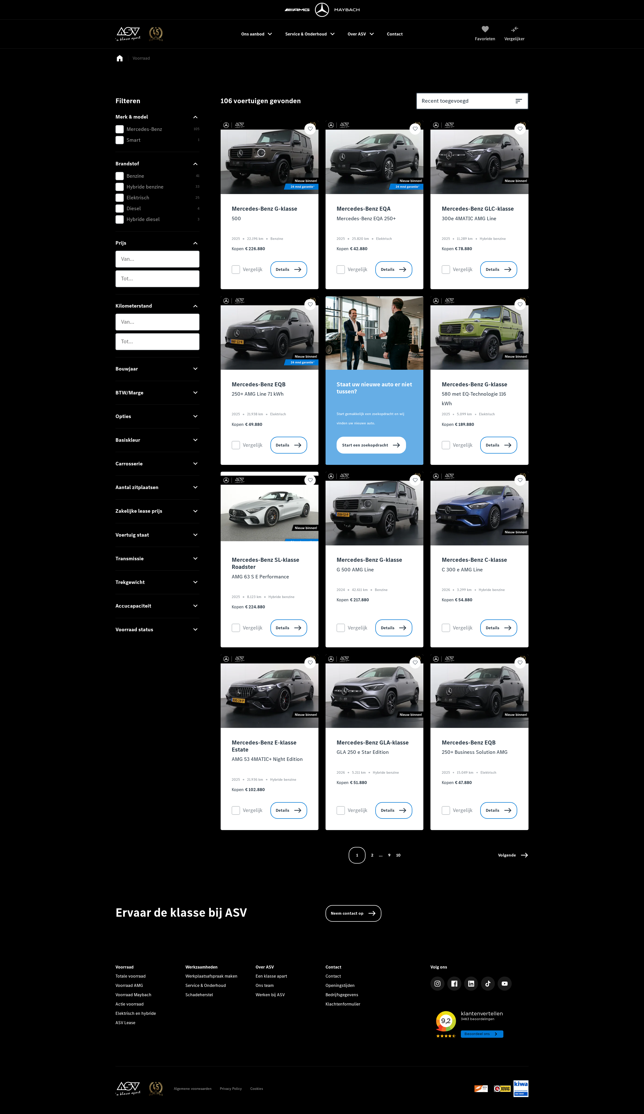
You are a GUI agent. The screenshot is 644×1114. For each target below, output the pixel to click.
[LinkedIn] (471, 984)
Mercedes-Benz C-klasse (474, 560)
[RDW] (482, 1088)
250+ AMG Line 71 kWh (258, 393)
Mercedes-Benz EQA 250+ (366, 218)
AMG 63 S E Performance (260, 576)
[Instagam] (437, 984)
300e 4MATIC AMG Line (469, 218)
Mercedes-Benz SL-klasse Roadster (265, 563)
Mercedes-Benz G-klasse (264, 208)
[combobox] (157, 259)
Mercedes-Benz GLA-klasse (373, 742)
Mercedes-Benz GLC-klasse (478, 208)
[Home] (139, 34)
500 (236, 218)
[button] (513, 855)
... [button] (381, 855)
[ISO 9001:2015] (520, 1088)
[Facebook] (454, 984)
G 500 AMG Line (355, 569)
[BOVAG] (502, 1088)
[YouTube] (505, 984)
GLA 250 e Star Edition (363, 752)
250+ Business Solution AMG (475, 752)
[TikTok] (488, 984)
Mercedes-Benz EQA (364, 208)
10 (398, 855)
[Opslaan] (310, 129)
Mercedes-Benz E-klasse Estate (264, 746)
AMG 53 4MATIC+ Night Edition (267, 759)
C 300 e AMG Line (462, 569)
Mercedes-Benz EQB (259, 384)
